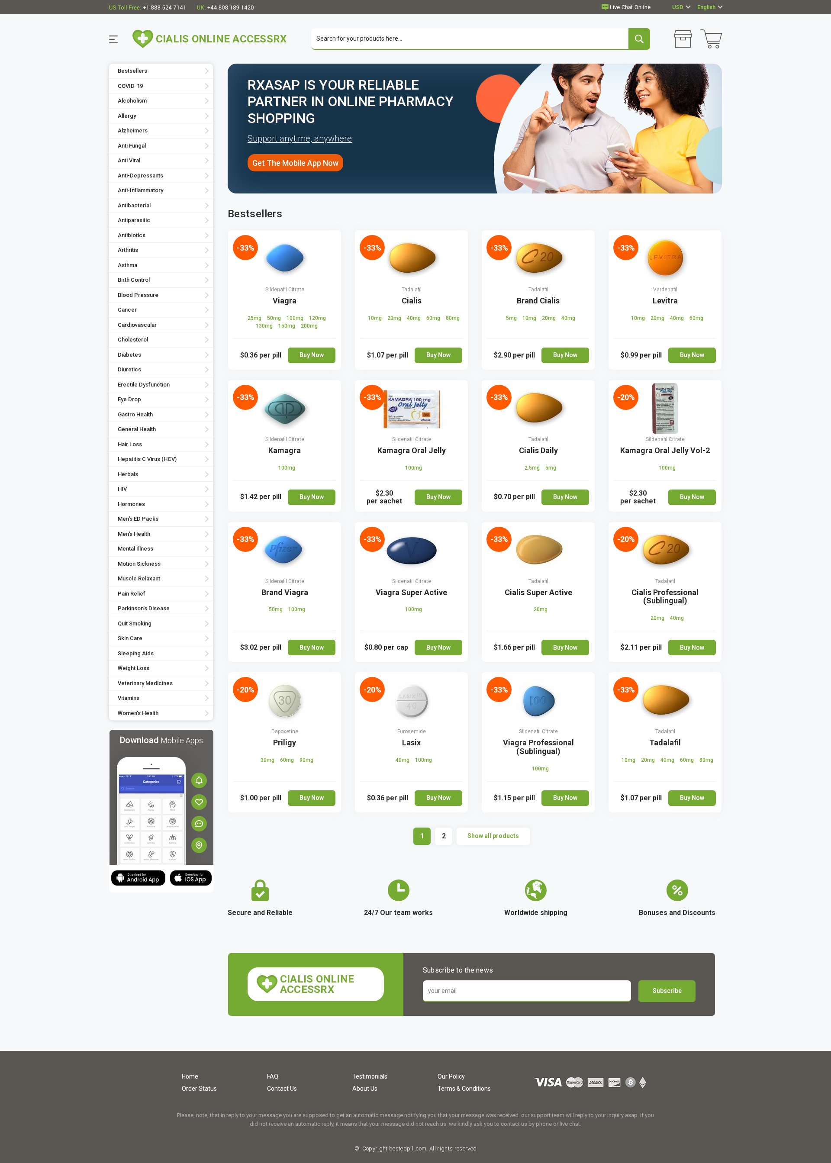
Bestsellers (132, 71)
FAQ (272, 1076)
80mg (453, 318)
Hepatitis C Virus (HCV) (147, 459)
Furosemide (411, 731)
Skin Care (130, 638)
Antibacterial (134, 205)
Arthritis (128, 250)
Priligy (284, 742)
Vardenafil (665, 290)
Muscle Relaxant (139, 578)
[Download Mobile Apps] (161, 796)
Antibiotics (131, 235)
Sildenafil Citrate (284, 290)
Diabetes (129, 354)
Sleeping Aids (136, 653)
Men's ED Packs (138, 518)
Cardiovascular (137, 325)
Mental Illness (135, 548)
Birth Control (134, 280)
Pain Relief (131, 593)
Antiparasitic (134, 220)
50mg (274, 318)
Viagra (284, 300)
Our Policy (451, 1076)
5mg (512, 318)
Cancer (127, 309)
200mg (309, 326)
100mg (296, 318)
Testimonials (369, 1076)
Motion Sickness (139, 564)
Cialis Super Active (538, 592)
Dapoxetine (284, 731)
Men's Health (134, 534)
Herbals (128, 474)
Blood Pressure (138, 295)
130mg (265, 326)
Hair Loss (130, 444)
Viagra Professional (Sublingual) (538, 747)
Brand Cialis (538, 300)
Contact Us (282, 1088)
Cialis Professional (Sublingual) (665, 597)
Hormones (131, 504)
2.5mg (533, 468)
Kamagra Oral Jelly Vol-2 (665, 450)
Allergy (127, 116)
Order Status (199, 1088)
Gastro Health (135, 414)
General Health (137, 429)
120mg (317, 318)
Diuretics (129, 369)
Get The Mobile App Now (295, 163)
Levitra (665, 300)
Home (190, 1076)
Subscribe (667, 990)
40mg (414, 318)
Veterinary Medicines (145, 683)
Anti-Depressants (140, 175)
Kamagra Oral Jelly (411, 450)
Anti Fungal (132, 145)
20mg (395, 318)
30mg (268, 760)
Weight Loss (133, 668)
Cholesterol (133, 339)
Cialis (412, 300)
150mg (287, 326)
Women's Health (138, 713)
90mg (306, 760)
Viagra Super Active (411, 592)
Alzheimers (133, 130)
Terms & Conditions (464, 1088)
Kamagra (284, 450)
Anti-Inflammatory (140, 190)
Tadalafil (412, 290)
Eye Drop (129, 399)
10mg (375, 318)
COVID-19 (130, 86)
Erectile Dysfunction (144, 384)
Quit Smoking (134, 623)
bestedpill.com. (408, 1148)
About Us (364, 1088)
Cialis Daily (538, 450)
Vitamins (128, 698)
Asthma (127, 265)
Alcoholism (132, 100)
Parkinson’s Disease (144, 608)
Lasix (411, 742)
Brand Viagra (284, 592)
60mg (433, 318)
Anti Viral (129, 160)
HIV (122, 489)
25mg (255, 318)
